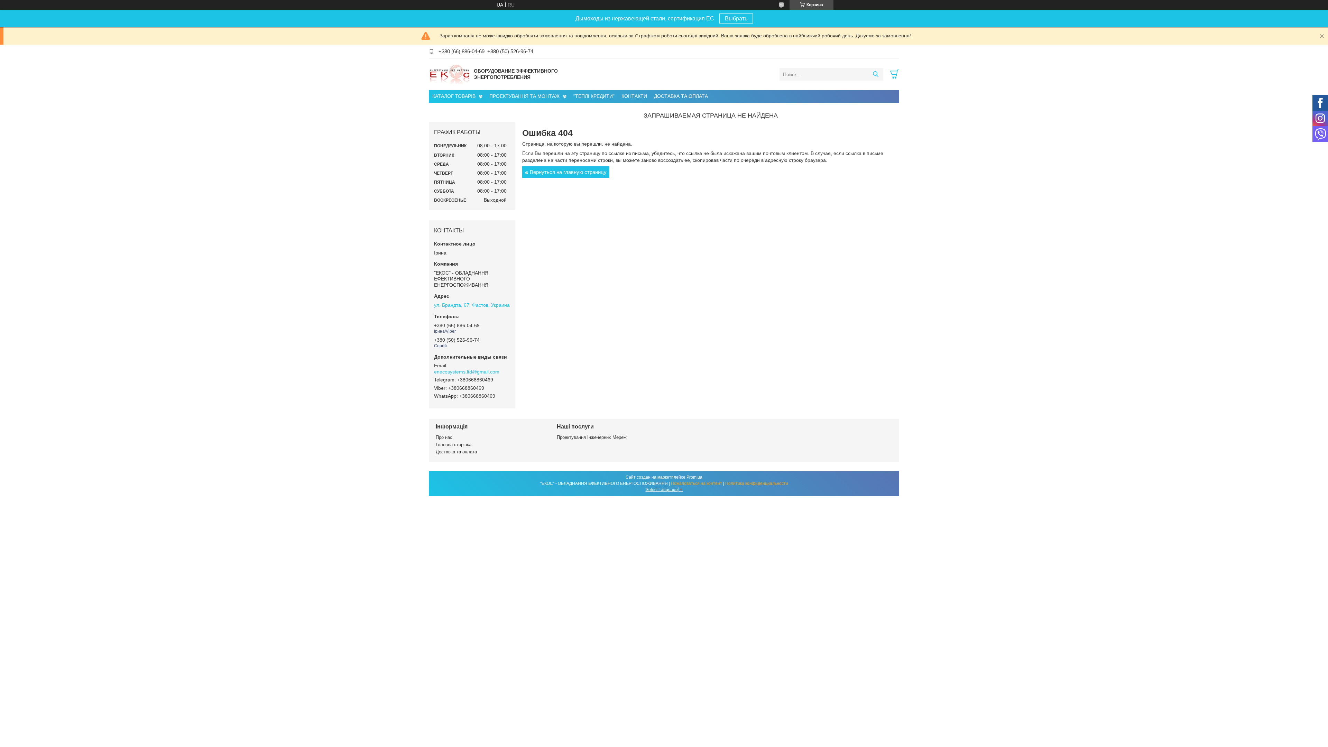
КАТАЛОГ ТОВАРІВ (454, 96)
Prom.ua (694, 477)
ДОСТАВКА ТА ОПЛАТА (681, 96)
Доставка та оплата (456, 451)
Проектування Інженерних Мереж (592, 437)
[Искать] (875, 74)
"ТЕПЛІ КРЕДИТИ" (594, 96)
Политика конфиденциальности (756, 483)
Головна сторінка (453, 444)
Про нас (444, 437)
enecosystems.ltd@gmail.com (466, 372)
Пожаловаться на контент (696, 483)
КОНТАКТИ (634, 96)
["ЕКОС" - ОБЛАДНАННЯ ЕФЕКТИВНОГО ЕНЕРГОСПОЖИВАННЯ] (449, 74)
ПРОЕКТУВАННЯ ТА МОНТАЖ (524, 96)
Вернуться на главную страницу (568, 172)
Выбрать (736, 18)
